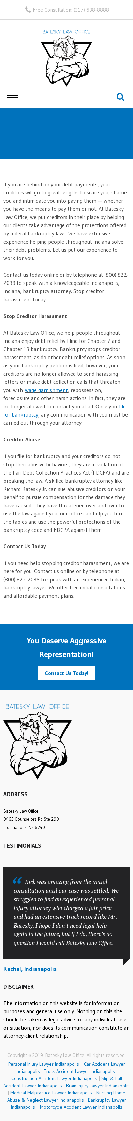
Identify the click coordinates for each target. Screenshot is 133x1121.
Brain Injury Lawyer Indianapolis (98, 1085)
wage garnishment (46, 390)
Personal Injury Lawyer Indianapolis (44, 1064)
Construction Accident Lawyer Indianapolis (54, 1078)
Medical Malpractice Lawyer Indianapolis (51, 1093)
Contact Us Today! (66, 673)
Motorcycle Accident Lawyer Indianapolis (81, 1107)
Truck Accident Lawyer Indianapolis (79, 1071)
